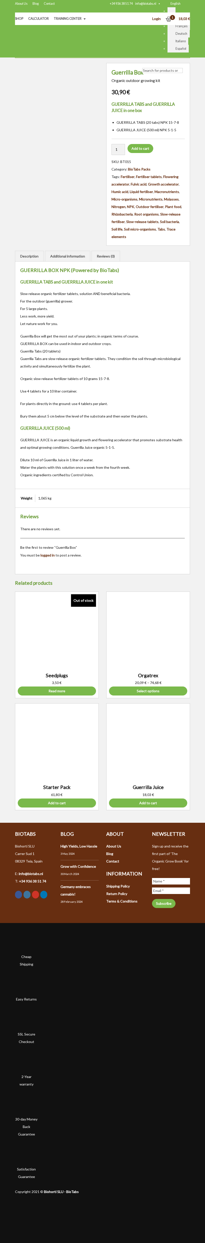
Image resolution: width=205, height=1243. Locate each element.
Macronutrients (166, 192)
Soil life (117, 229)
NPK (130, 206)
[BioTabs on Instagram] (27, 894)
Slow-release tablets (142, 222)
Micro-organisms (125, 199)
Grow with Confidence (78, 866)
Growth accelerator (163, 184)
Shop (19, 18)
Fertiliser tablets (149, 176)
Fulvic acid (138, 184)
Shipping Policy (118, 886)
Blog (35, 4)
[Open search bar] (144, 63)
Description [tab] (29, 256)
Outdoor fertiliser (150, 206)
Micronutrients (150, 199)
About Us (21, 4)
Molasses (171, 199)
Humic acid (120, 192)
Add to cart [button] (57, 803)
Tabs (161, 229)
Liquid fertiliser (141, 192)
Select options (148, 691)
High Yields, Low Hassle (78, 846)
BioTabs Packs (139, 169)
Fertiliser (127, 176)
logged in (47, 555)
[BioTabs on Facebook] (18, 894)
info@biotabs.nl (145, 4)
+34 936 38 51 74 (121, 4)
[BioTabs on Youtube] (35, 894)
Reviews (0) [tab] (106, 256)
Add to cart (140, 148)
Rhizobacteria (122, 214)
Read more (56, 691)
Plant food (173, 206)
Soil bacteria (169, 222)
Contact (49, 4)
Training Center (68, 18)
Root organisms (146, 214)
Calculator (38, 18)
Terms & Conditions (122, 901)
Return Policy (116, 894)
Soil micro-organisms (140, 229)
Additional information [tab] (67, 256)
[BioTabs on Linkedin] (43, 894)
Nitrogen (119, 206)
